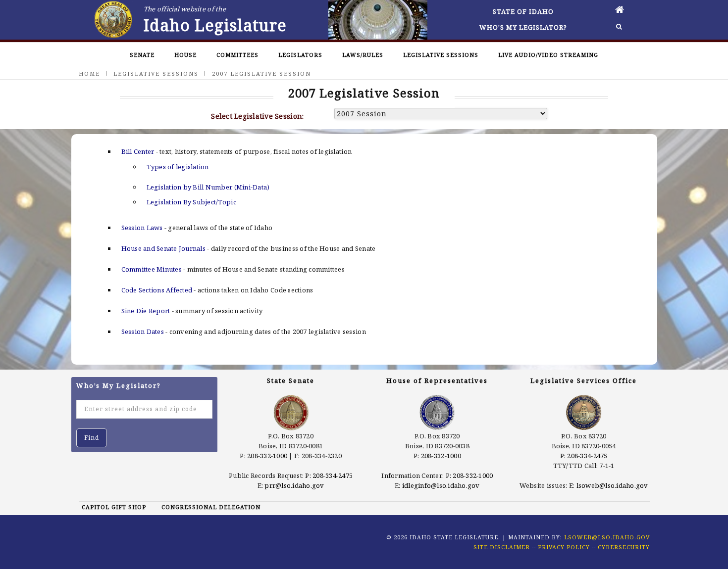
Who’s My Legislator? (523, 27)
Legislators (300, 54)
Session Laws (142, 227)
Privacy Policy (564, 547)
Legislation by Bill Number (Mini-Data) (208, 187)
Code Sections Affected (157, 289)
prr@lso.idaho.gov (294, 485)
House (185, 54)
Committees (237, 54)
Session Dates (142, 331)
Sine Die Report (145, 310)
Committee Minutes (151, 269)
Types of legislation (178, 166)
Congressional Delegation (210, 507)
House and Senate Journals (163, 248)
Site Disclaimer (501, 547)
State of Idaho (523, 11)
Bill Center (138, 151)
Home (89, 73)
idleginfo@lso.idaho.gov (441, 485)
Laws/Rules (362, 54)
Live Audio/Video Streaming (548, 54)
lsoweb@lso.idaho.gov (612, 485)
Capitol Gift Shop (114, 507)
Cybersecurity (624, 547)
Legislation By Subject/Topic (191, 201)
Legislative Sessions (440, 54)
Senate (142, 54)
